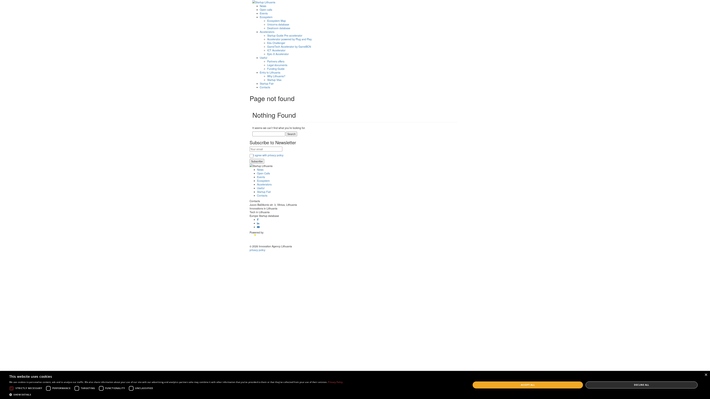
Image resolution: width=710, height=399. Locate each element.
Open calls (266, 9)
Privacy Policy (335, 382)
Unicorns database (278, 24)
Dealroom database (278, 28)
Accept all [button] (528, 384)
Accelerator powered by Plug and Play (289, 39)
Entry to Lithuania (270, 72)
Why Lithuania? (276, 76)
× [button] (705, 375)
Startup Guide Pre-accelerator (284, 35)
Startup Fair (267, 83)
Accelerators (267, 32)
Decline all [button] (641, 384)
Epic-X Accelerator (278, 54)
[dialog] (355, 385)
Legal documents (277, 65)
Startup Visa (274, 80)
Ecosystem (266, 17)
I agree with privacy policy (268, 155)
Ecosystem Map (276, 21)
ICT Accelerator (276, 50)
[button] (176, 394)
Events (264, 13)
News (263, 6)
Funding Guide (276, 69)
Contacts (265, 87)
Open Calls (263, 173)
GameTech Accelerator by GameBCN (289, 46)
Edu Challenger (276, 43)
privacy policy (257, 250)
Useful (263, 57)
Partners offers (275, 61)
